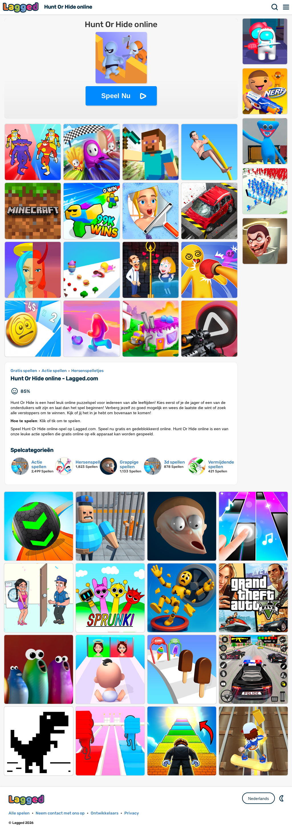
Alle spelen (19, 813)
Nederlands (258, 798)
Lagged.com (27, 799)
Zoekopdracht (275, 7)
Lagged (21, 7)
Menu (286, 7)
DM (282, 798)
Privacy (131, 813)
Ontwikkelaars (104, 813)
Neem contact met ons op (60, 813)
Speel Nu (116, 96)
